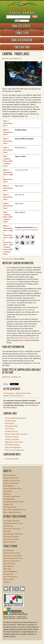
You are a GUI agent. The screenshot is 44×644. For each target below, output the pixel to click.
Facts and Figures (9, 563)
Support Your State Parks (11, 480)
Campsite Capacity (11, 437)
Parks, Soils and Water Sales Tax (14, 509)
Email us (5, 589)
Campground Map (21, 170)
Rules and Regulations (13, 447)
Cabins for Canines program (25, 338)
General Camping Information (15, 418)
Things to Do (22, 33)
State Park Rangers (9, 475)
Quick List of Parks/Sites (11, 561)
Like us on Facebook (11, 589)
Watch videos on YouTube (22, 589)
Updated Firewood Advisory (13, 395)
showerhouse (11, 281)
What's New (7, 569)
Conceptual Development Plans (13, 502)
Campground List (11, 431)
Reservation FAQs (11, 426)
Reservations (9, 423)
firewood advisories (28, 310)
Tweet (13, 384)
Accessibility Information (11, 521)
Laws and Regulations (10, 571)
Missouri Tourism (9, 542)
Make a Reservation (22, 40)
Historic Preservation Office (12, 488)
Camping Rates (10, 421)
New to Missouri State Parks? (13, 558)
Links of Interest (8, 579)
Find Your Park (22, 47)
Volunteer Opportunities (11, 478)
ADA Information (8, 550)
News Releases (8, 566)
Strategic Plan (8, 504)
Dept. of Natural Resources (12, 512)
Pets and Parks (8, 574)
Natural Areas (7, 491)
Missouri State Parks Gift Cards (16, 434)
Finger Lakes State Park (12, 58)
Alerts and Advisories (10, 577)
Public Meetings (8, 486)
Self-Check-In (10, 429)
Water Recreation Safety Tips (13, 534)
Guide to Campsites (12, 439)
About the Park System (11, 483)
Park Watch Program (12, 445)
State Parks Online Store (11, 529)
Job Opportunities (9, 499)
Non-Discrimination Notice (11, 553)
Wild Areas (6, 494)
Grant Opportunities (9, 507)
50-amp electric (8, 259)
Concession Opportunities (11, 496)
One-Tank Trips (8, 526)
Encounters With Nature (11, 536)
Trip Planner (7, 531)
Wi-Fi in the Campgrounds (14, 450)
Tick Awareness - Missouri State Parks (17, 393)
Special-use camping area (11, 377)
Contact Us (7, 582)
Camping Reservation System (13, 523)
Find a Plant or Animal (10, 539)
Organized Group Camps (14, 442)
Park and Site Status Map (11, 556)
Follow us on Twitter (16, 589)
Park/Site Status (21, 26)
